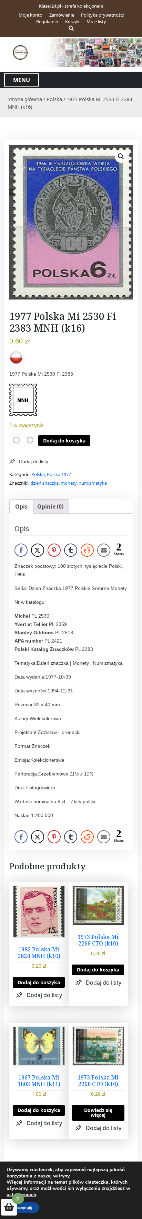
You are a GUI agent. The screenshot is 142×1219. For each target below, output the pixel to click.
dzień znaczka (44, 483)
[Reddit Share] (87, 550)
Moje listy (96, 21)
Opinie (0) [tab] (50, 506)
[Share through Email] (103, 550)
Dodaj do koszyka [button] (39, 982)
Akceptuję (22, 1207)
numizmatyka (93, 483)
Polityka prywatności (102, 15)
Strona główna (25, 99)
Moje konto (30, 15)
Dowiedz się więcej (98, 1112)
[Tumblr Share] (70, 550)
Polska (54, 99)
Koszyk (72, 21)
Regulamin (47, 21)
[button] (121, 156)
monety (69, 483)
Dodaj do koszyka (64, 440)
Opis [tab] (21, 506)
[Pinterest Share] (54, 550)
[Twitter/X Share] (37, 550)
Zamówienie (61, 15)
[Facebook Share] (21, 550)
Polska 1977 (59, 474)
